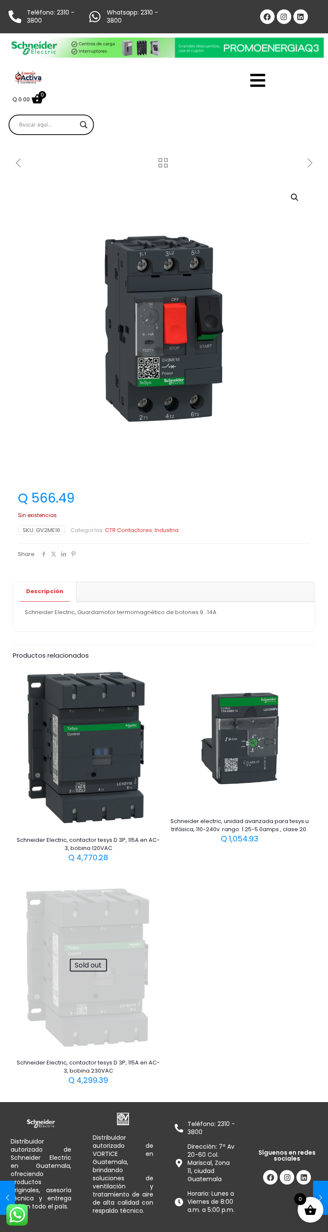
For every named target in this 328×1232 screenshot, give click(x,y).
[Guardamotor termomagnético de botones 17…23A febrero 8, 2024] (320, 1198)
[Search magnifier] (84, 125)
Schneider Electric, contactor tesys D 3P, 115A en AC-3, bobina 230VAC (88, 1067)
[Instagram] (284, 16)
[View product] (149, 696)
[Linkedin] (300, 16)
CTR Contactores (128, 530)
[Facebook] (267, 16)
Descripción (44, 591)
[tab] (44, 591)
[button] (295, 197)
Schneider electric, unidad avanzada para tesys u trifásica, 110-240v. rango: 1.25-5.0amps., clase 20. (239, 825)
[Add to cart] (149, 677)
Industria (167, 530)
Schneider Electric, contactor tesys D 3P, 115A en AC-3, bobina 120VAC (88, 844)
